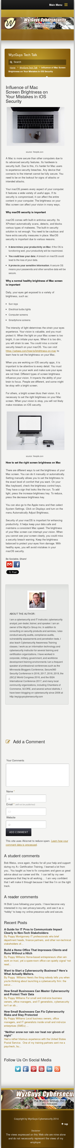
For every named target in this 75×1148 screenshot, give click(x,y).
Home (12, 67)
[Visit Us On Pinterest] (34, 1071)
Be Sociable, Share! (16, 558)
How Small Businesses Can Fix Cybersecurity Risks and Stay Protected (34, 1013)
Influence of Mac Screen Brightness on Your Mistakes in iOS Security (27, 94)
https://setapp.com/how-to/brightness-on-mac (31, 351)
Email (20, 804)
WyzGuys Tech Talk (28, 67)
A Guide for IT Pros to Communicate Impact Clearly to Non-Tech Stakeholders (33, 930)
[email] (9, 564)
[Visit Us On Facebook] (26, 1071)
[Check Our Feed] (57, 1071)
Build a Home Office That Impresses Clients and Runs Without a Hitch (35, 951)
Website (10, 817)
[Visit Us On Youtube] (41, 1071)
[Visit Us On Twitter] (18, 1071)
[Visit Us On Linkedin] (49, 1071)
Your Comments (15, 760)
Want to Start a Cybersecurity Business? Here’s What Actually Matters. (36, 972)
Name (10, 791)
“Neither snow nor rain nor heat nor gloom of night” (34, 1033)
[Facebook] (17, 564)
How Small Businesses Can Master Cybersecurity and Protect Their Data (36, 992)
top (66, 1124)
